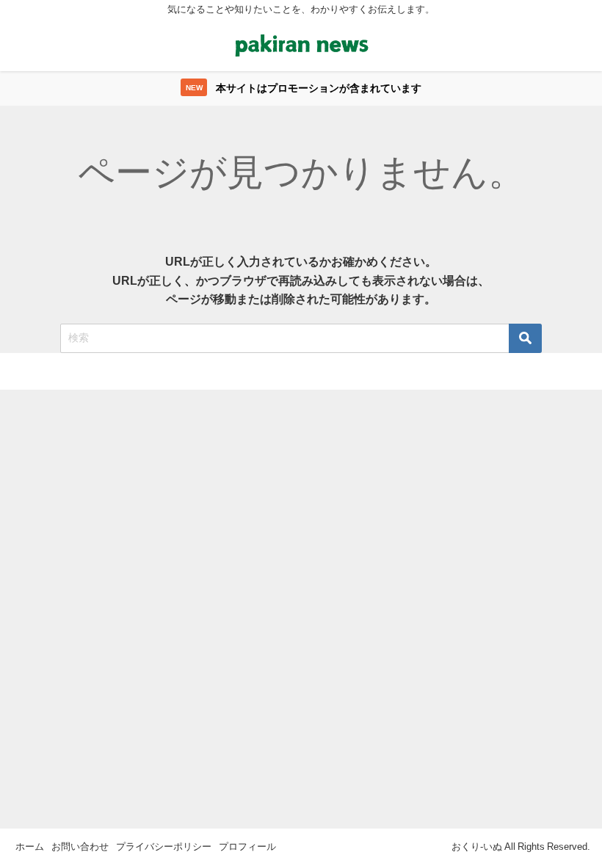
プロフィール (247, 846)
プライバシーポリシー (163, 846)
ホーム (29, 846)
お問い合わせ (80, 846)
